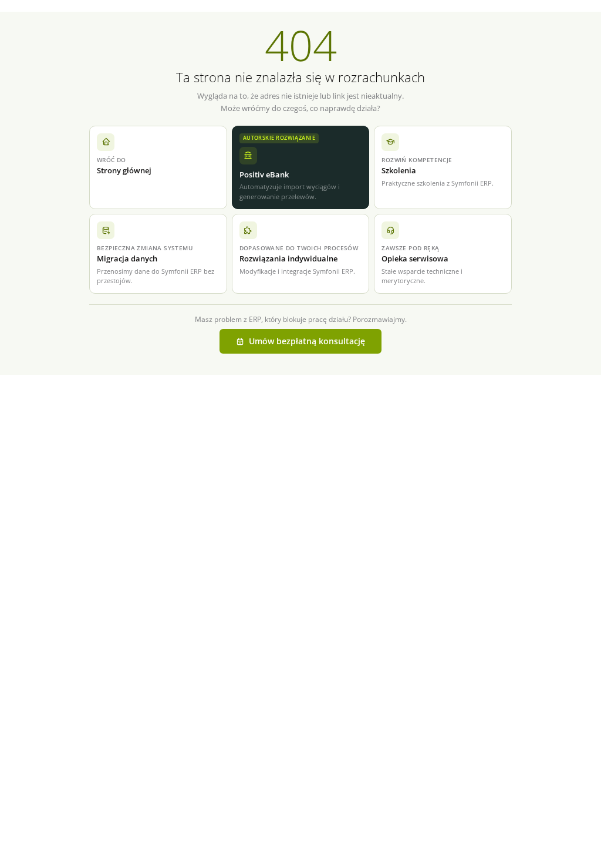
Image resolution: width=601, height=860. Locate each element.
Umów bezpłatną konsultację (307, 341)
